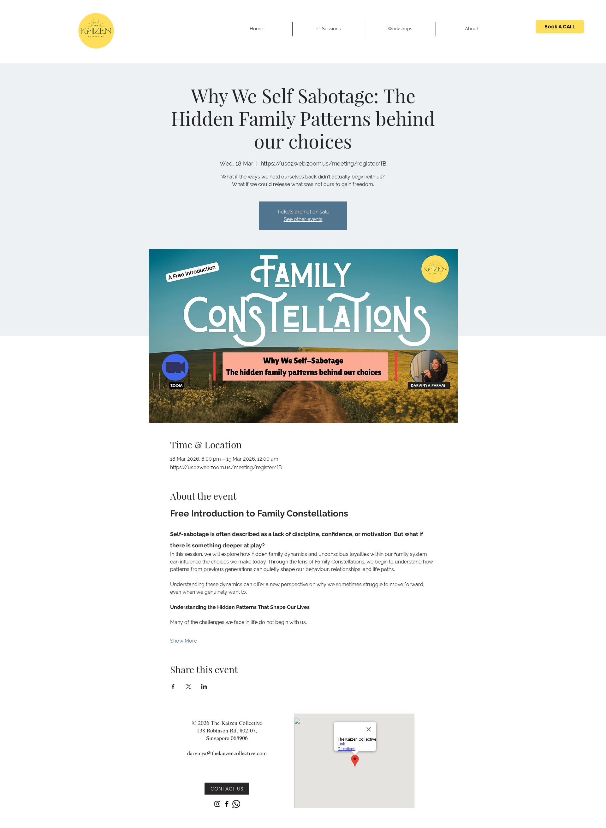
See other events (303, 219)
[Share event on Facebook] (173, 686)
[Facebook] (227, 804)
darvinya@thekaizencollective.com (227, 753)
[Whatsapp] (236, 804)
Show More (183, 641)
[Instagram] (217, 804)
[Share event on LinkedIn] (204, 686)
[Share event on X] (189, 686)
